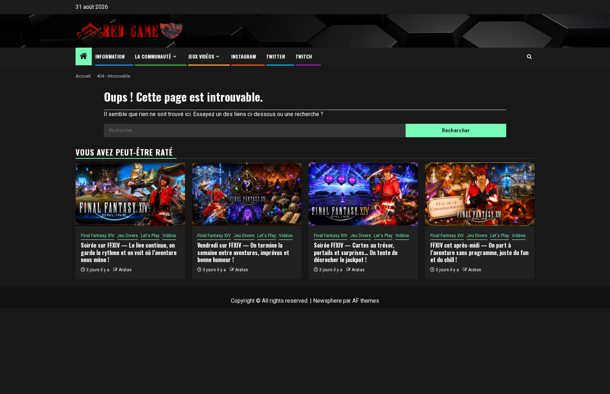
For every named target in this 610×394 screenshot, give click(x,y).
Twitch (303, 56)
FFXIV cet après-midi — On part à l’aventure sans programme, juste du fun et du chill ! (479, 252)
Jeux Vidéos (201, 56)
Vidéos (169, 235)
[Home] (84, 57)
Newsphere (327, 300)
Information (110, 56)
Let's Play (150, 235)
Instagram (243, 56)
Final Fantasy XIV (97, 235)
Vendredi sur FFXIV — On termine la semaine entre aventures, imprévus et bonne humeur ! (243, 252)
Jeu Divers (127, 235)
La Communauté (153, 56)
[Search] (529, 56)
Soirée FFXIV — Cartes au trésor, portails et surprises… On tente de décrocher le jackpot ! (355, 252)
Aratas (125, 269)
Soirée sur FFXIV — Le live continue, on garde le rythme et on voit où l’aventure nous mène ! (129, 252)
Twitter (275, 56)
